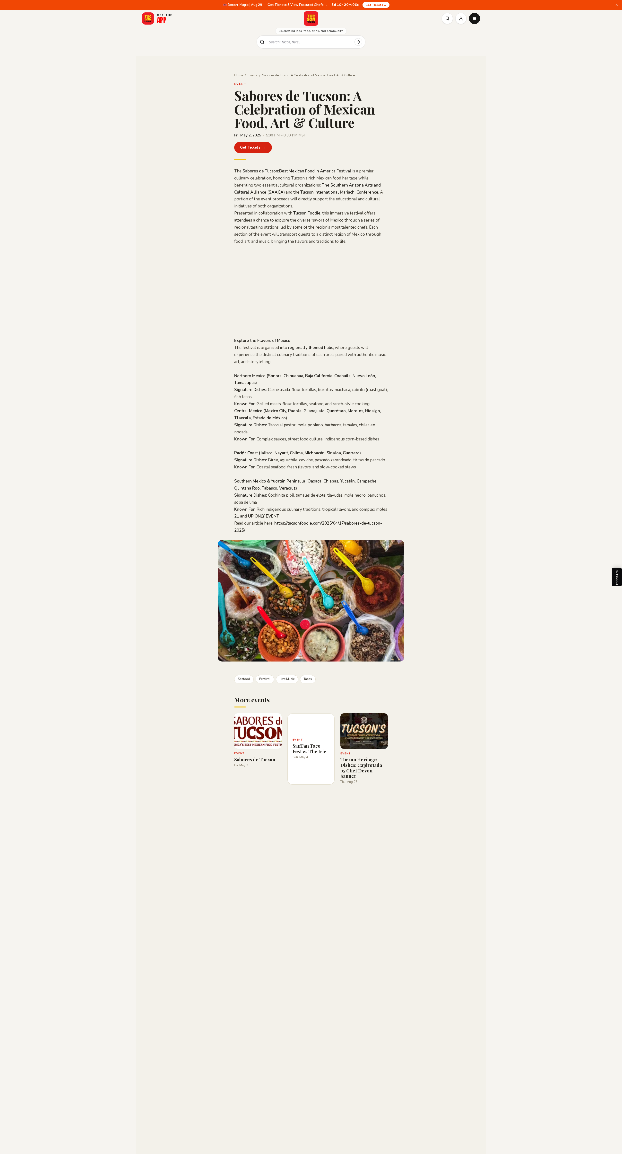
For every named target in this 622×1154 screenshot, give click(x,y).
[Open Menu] (474, 18)
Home (238, 75)
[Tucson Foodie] (311, 18)
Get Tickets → (376, 5)
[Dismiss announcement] (616, 4)
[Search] (358, 42)
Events (252, 75)
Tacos (308, 679)
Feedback (617, 577)
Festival (264, 679)
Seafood (244, 679)
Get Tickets (253, 147)
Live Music (287, 679)
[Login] (460, 18)
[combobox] (310, 42)
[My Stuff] (447, 18)
